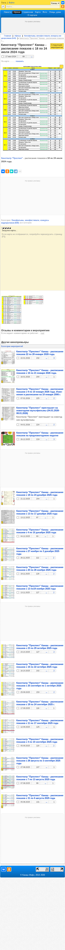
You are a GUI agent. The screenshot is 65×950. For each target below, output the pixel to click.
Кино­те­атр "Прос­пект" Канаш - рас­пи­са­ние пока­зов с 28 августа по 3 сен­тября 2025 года (39, 761)
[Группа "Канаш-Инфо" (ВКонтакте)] (63, 3)
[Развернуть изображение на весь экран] (61, 66)
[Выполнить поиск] (3, 6)
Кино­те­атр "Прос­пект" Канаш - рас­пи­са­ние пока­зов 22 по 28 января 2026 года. (39, 352)
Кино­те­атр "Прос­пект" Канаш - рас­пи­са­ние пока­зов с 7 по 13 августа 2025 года (39, 778)
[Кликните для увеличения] (11, 310)
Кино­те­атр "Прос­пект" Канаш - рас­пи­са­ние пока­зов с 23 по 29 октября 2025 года (39, 646)
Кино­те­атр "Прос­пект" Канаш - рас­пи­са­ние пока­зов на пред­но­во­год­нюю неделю (39, 434)
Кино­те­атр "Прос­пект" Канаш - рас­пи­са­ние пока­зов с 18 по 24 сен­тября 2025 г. (39, 703)
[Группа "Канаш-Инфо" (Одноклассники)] (63, 6)
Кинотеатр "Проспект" (12, 158)
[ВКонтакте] (3, 171)
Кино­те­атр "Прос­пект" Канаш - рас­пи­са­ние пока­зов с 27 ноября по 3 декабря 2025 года (39, 551)
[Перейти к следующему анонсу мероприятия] (57, 46)
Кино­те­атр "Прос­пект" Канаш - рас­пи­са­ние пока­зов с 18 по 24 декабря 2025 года (39, 493)
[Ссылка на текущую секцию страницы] (26, 52)
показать (20, 61)
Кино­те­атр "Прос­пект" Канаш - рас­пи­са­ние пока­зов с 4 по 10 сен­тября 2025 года (39, 740)
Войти (11, 3)
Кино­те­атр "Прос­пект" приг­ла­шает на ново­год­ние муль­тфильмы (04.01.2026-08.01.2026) (38, 410)
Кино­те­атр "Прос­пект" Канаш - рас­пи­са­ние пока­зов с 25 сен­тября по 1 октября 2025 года (39, 686)
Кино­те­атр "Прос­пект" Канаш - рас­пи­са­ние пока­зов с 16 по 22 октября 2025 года (39, 665)
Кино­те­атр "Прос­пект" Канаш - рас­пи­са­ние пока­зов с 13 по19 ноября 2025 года (39, 587)
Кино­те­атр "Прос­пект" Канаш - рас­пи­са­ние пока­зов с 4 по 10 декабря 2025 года (39, 531)
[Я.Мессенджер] (11, 171)
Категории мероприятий (12, 346)
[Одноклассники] (7, 171)
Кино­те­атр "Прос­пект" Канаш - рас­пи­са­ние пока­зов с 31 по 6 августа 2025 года (39, 796)
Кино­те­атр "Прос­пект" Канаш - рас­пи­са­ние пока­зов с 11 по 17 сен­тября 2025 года (39, 721)
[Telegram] (16, 171)
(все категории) (26, 223)
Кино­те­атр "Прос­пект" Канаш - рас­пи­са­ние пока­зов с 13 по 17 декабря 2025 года (39, 512)
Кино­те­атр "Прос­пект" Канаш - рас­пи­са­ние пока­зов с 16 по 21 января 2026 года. (39, 371)
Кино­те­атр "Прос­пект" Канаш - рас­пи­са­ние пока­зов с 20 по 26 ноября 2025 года (39, 568)
